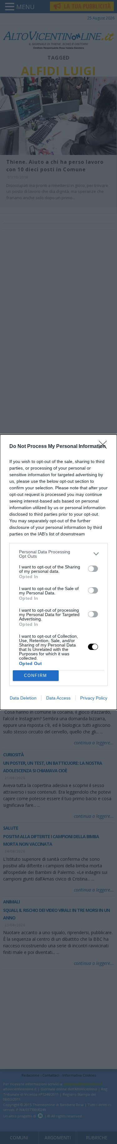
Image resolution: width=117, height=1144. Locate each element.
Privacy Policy (93, 697)
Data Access (58, 697)
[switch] (93, 569)
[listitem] (58, 554)
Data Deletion (23, 697)
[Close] (105, 447)
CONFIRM (35, 675)
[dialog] (58, 572)
